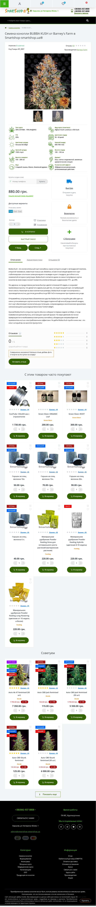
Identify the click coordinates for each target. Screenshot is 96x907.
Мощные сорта (25, 864)
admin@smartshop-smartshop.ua (25, 831)
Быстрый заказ (28, 239)
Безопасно (69, 213)
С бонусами (69, 238)
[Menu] (4, 3)
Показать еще (50, 794)
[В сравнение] (30, 383)
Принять (85, 900)
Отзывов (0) (54, 259)
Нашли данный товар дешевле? (21, 196)
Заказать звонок (81, 13)
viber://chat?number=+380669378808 (79, 826)
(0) (74, 46)
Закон (70, 867)
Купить (42, 181)
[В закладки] (30, 386)
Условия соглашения (70, 864)
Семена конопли (14, 28)
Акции (70, 878)
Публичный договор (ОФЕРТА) (70, 859)
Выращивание (25, 859)
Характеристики (34, 259)
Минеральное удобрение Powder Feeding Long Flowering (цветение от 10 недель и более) (19, 615)
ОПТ (25, 872)
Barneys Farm (82, 50)
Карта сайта (70, 872)
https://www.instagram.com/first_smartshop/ (67, 826)
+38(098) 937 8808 (81, 11)
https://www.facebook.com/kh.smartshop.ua (61, 826)
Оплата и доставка (70, 861)
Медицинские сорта (25, 867)
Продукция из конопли (25, 875)
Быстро (69, 188)
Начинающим (25, 870)
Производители (70, 875)
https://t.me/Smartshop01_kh (73, 826)
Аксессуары (25, 861)
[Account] (20, 3)
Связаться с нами (25, 818)
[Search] (87, 20)
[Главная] (5, 28)
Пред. (18, 248)
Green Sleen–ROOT (77, 414)
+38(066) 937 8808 (81, 8)
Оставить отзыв (19, 362)
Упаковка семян (15, 207)
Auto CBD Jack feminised (47, 692)
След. (37, 248)
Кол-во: (12, 220)
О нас (70, 856)
